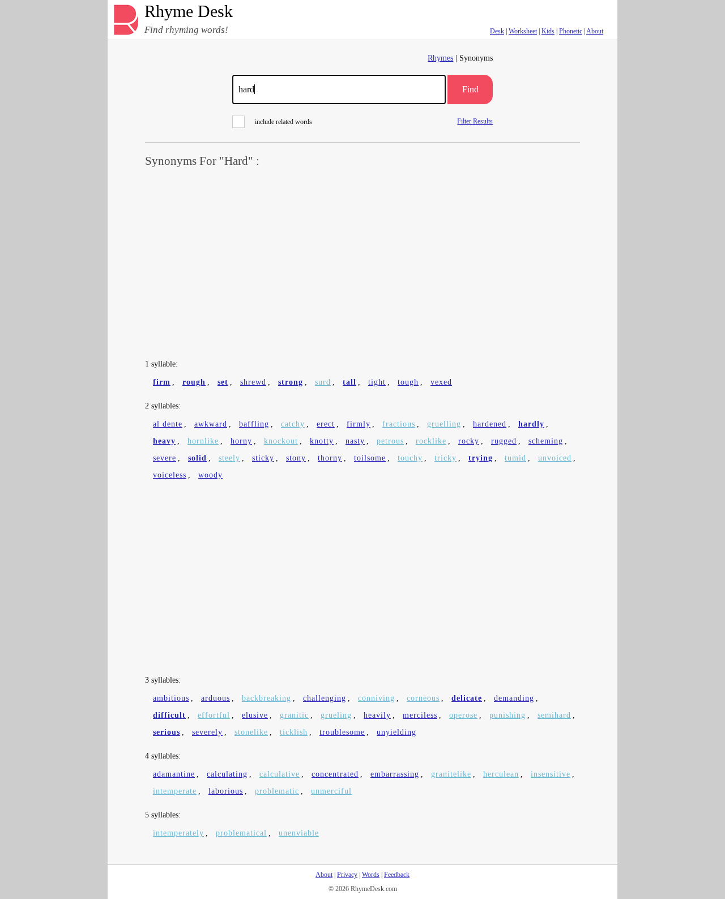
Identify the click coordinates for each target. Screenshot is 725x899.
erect (326, 424)
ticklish (294, 732)
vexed (441, 382)
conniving (376, 698)
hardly (531, 424)
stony (296, 458)
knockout (281, 441)
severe (164, 458)
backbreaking (266, 698)
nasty (355, 441)
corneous (423, 698)
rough (194, 382)
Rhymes (440, 58)
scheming (545, 441)
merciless (420, 715)
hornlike (203, 441)
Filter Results (475, 121)
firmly (358, 424)
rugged (504, 441)
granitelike (451, 774)
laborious (225, 791)
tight (377, 382)
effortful (214, 715)
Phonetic (570, 31)
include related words (283, 122)
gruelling (444, 424)
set (223, 382)
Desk (497, 31)
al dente (167, 424)
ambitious (171, 698)
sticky (263, 458)
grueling (336, 715)
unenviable (299, 833)
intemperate (175, 791)
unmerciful (331, 791)
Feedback (397, 875)
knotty (322, 441)
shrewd (253, 382)
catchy (293, 424)
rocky (468, 441)
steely (229, 458)
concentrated (335, 774)
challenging (324, 698)
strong (290, 382)
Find (470, 89)
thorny (330, 458)
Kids (548, 31)
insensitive (550, 774)
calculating (227, 774)
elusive (255, 715)
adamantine (174, 774)
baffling (254, 424)
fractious (398, 424)
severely (207, 732)
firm (161, 382)
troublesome (342, 732)
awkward (210, 424)
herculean (501, 774)
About (594, 31)
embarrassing (394, 774)
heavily (377, 715)
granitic (294, 715)
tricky (445, 458)
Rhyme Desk (188, 11)
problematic (277, 791)
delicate (466, 698)
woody (210, 475)
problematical (241, 833)
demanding (514, 698)
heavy (164, 441)
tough (408, 382)
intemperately (178, 833)
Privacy (347, 875)
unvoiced (555, 458)
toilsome (370, 458)
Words (370, 875)
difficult (169, 715)
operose (463, 715)
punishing (507, 715)
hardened (489, 424)
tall (349, 382)
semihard (554, 715)
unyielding (396, 732)
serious (166, 732)
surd (323, 382)
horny (241, 441)
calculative (279, 774)
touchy (410, 458)
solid (197, 458)
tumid (515, 458)
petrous (390, 441)
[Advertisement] (362, 264)
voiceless (169, 475)
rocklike (431, 441)
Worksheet (523, 31)
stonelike (251, 732)
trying (480, 458)
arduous (215, 698)
